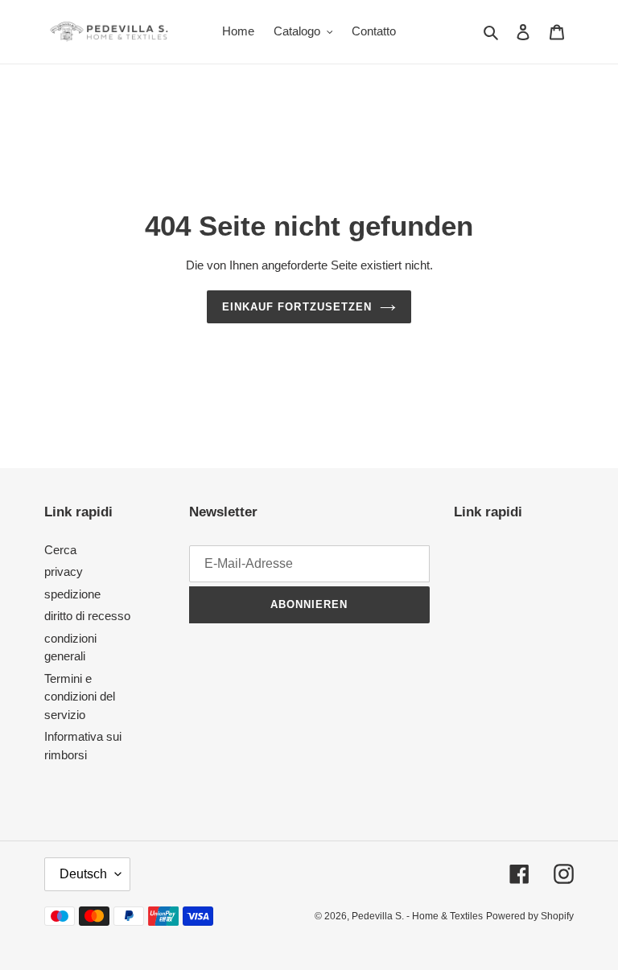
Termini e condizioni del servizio (79, 696)
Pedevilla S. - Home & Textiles (417, 916)
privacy (63, 571)
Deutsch (83, 874)
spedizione (72, 594)
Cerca (60, 550)
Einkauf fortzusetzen (297, 307)
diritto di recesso (87, 616)
